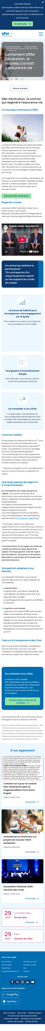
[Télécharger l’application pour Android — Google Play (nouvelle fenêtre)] (10, 994)
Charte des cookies (11, 1018)
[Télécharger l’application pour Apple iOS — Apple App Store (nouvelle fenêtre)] (10, 1001)
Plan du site (21, 1013)
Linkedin (27, 981)
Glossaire (26, 971)
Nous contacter (9, 1013)
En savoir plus (21, 24)
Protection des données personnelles (22, 1016)
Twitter (17, 981)
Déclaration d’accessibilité (31, 1018)
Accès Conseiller (7, 965)
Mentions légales (35, 1013)
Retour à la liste (20, 88)
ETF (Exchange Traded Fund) (26, 518)
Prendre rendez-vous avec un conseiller (22, 701)
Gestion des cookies (15, 1021)
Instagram (22, 981)
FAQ (24, 968)
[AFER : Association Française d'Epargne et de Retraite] (7, 34)
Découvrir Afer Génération (16, 196)
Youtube (32, 981)
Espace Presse (6, 968)
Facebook (12, 981)
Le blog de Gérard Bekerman (10, 971)
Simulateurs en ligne (29, 962)
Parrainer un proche (29, 965)
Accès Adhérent (7, 962)
